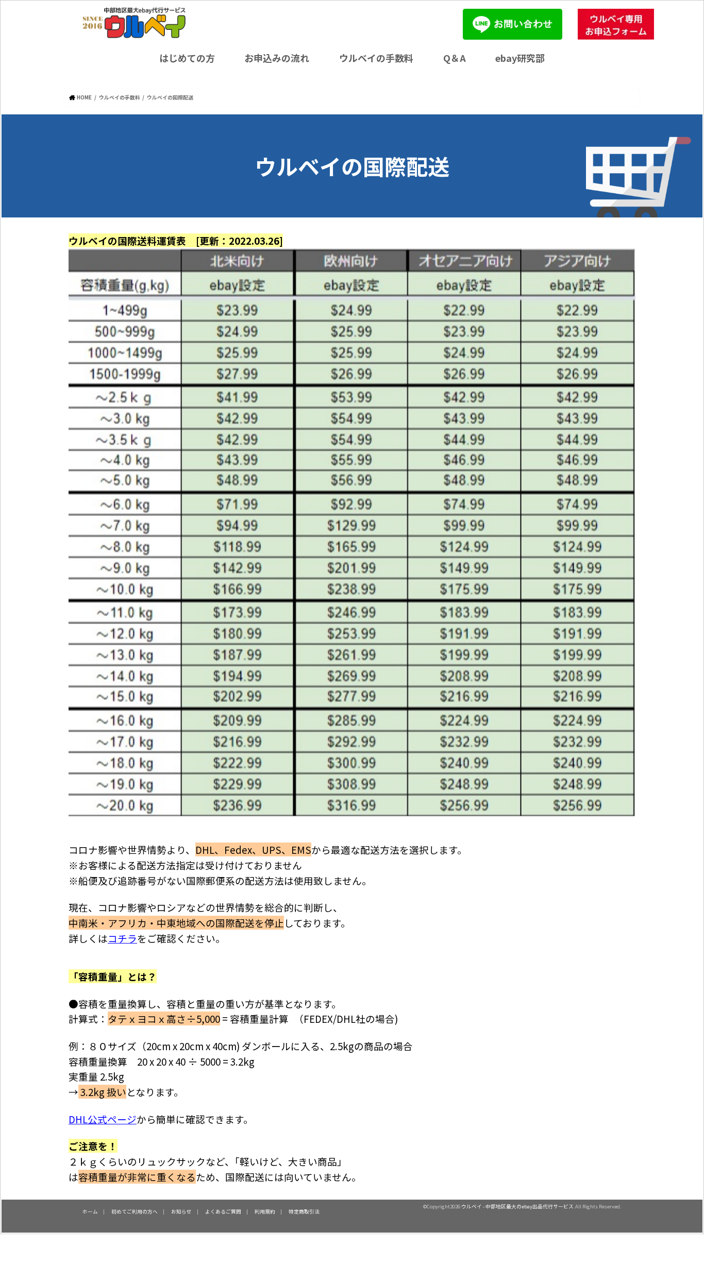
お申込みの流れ (276, 57)
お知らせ (181, 1211)
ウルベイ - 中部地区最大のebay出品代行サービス (517, 1206)
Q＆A (454, 57)
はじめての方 (187, 57)
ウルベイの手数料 (376, 57)
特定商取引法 (304, 1211)
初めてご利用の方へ (134, 1211)
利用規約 (265, 1211)
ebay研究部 (520, 57)
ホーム (90, 1211)
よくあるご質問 (223, 1211)
